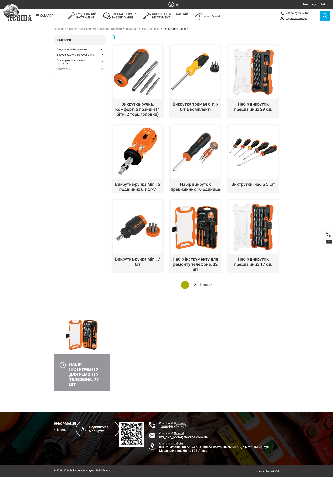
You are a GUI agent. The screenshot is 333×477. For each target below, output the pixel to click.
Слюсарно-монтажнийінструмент (170, 15)
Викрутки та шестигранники (142, 28)
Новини (61, 430)
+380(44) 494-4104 (297, 13)
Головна (59, 28)
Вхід (323, 4)
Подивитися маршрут (296, 19)
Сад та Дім (212, 16)
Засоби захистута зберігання (124, 15)
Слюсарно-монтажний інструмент (100, 28)
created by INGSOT (267, 471)
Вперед (206, 285)
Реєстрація (310, 4)
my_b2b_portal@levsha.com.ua (183, 437)
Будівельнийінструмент (86, 15)
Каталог (72, 28)
